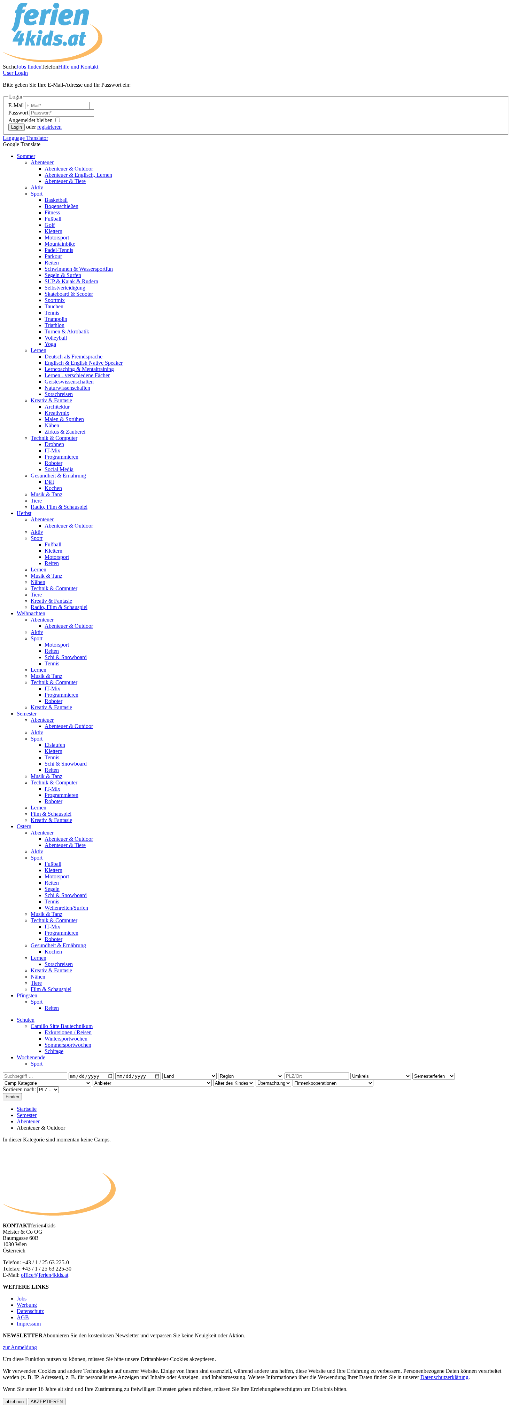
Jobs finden (28, 67)
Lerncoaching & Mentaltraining (79, 369)
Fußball (53, 219)
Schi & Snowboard (66, 657)
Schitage (54, 1051)
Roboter (53, 463)
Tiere (36, 501)
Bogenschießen (61, 206)
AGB (23, 1317)
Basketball (56, 200)
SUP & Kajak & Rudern (71, 281)
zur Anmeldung (20, 1347)
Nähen (52, 425)
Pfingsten (27, 995)
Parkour (53, 256)
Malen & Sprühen (64, 419)
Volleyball (56, 338)
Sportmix (55, 300)
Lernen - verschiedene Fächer (77, 375)
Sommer (26, 156)
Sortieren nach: (20, 1089)
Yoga (50, 344)
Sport (36, 194)
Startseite (27, 1109)
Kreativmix (57, 413)
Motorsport (57, 237)
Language (25, 138)
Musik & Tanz (46, 494)
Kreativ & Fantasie (51, 400)
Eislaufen (55, 745)
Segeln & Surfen (63, 275)
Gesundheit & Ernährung (58, 475)
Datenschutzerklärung (444, 1377)
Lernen (38, 350)
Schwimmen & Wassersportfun (79, 269)
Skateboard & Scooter (69, 294)
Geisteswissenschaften (69, 382)
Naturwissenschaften (67, 388)
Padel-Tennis (59, 250)
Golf (50, 225)
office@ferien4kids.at (44, 1275)
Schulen (25, 1020)
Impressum (29, 1324)
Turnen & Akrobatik (67, 331)
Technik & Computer (54, 438)
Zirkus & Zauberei (65, 432)
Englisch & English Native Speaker (84, 363)
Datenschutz (30, 1311)
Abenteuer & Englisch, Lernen (78, 175)
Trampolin (56, 319)
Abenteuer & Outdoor (69, 169)
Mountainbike (60, 244)
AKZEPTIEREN (47, 1401)
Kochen (53, 488)
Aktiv (37, 187)
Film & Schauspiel (51, 814)
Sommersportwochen (68, 1045)
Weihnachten (31, 613)
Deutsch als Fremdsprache (73, 356)
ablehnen (15, 1401)
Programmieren (61, 457)
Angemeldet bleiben (31, 120)
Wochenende (31, 1057)
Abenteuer (42, 162)
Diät (49, 482)
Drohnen (54, 444)
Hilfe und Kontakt (78, 67)
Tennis (52, 313)
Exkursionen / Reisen (68, 1032)
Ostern (24, 826)
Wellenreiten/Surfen (66, 908)
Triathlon (54, 325)
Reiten (52, 263)
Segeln (52, 889)
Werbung (27, 1305)
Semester (27, 714)
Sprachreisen (59, 394)
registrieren (49, 127)
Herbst (24, 513)
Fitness (52, 212)
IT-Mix (52, 450)
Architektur (57, 407)
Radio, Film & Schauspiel (59, 507)
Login (15, 73)
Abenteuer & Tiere (65, 181)
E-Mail (16, 105)
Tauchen (54, 306)
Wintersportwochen (66, 1039)
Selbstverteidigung (65, 288)
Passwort (19, 113)
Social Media (59, 469)
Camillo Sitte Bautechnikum (62, 1026)
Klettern (53, 231)
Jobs (21, 1299)
